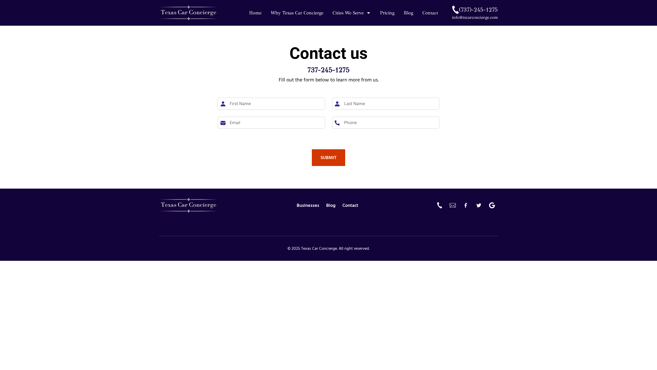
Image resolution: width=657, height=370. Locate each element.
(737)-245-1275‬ (478, 9)
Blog (408, 13)
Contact (430, 13)
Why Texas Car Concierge (297, 13)
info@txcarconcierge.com (475, 17)
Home (255, 13)
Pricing (387, 13)
